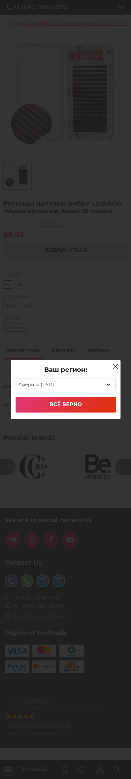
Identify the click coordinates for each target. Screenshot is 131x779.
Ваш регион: (65, 369)
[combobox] (66, 384)
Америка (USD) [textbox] (36, 384)
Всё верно (66, 404)
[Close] (115, 366)
